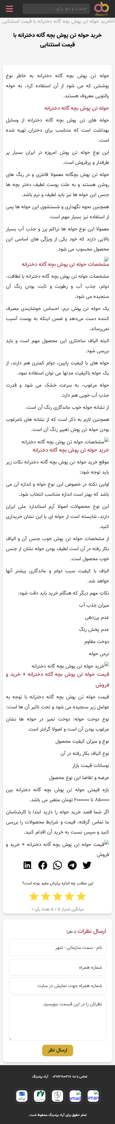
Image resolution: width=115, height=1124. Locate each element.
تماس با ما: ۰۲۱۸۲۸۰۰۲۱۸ (70, 1076)
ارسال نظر (57, 1050)
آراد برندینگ (40, 1076)
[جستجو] (24, 9)
